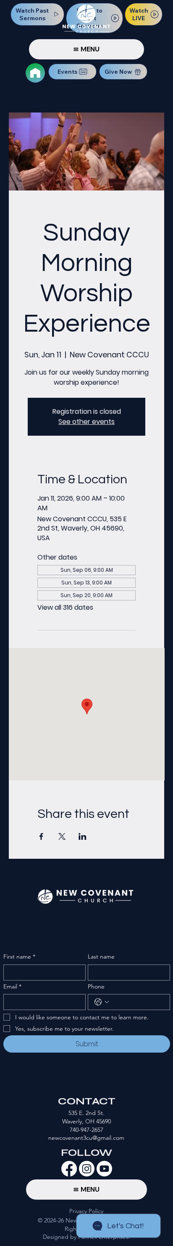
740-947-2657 (86, 1129)
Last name (101, 956)
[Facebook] (69, 1168)
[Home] (35, 73)
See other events (86, 421)
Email (12, 986)
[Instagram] (86, 1168)
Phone (96, 986)
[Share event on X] (62, 836)
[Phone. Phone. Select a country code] (101, 1002)
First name (19, 956)
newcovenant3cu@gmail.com (86, 1137)
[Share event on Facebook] (41, 836)
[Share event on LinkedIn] (82, 836)
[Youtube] (104, 1168)
